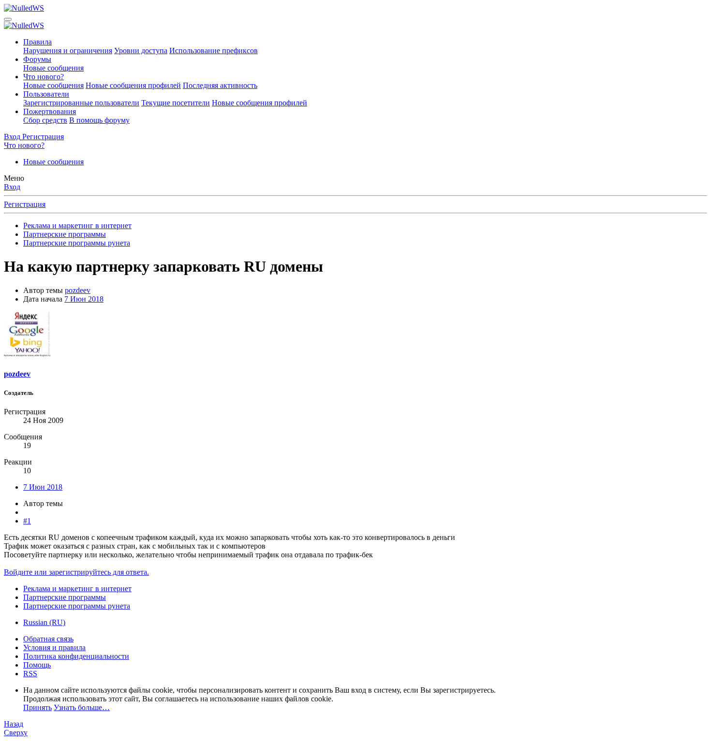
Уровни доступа (140, 50)
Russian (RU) (44, 622)
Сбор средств (45, 120)
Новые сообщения (53, 68)
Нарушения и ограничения (67, 50)
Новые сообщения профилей (133, 85)
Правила (37, 42)
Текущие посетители (175, 103)
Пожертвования (49, 111)
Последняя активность (220, 85)
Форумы (37, 59)
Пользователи (46, 94)
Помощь (37, 665)
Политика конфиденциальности (76, 656)
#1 (27, 521)
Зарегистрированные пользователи (81, 103)
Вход (12, 187)
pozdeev (77, 290)
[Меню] (8, 19)
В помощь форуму (99, 120)
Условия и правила (54, 647)
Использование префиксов (213, 50)
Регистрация (24, 204)
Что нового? (43, 77)
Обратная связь (48, 639)
